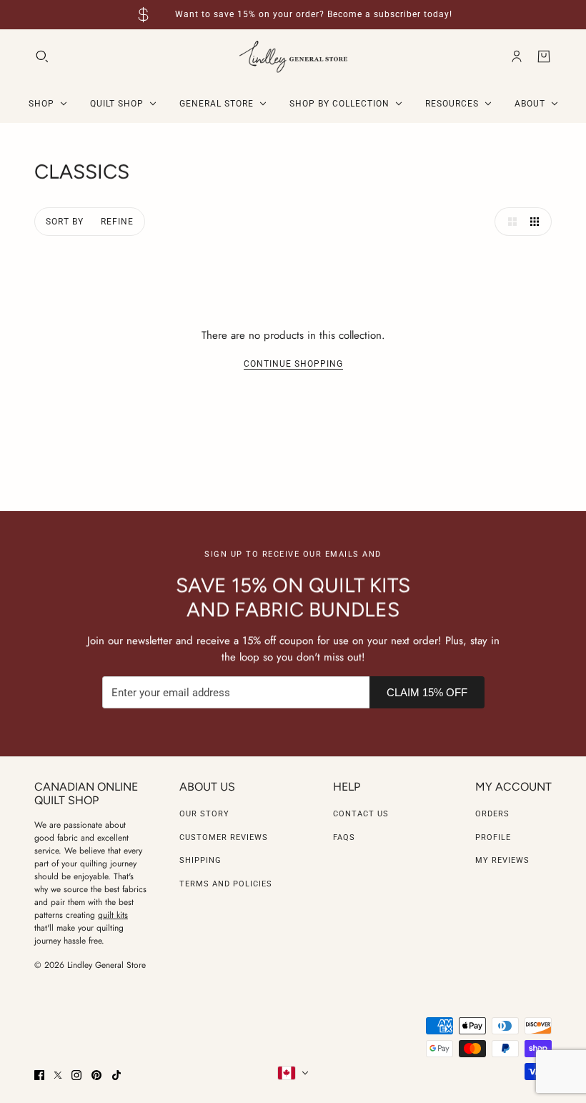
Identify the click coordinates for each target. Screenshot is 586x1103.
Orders (492, 813)
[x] (57, 1075)
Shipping (200, 860)
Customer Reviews (223, 837)
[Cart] (544, 56)
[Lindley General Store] (293, 57)
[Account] (517, 56)
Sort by (65, 222)
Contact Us (361, 813)
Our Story (204, 813)
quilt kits (113, 915)
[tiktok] (116, 1075)
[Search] (42, 56)
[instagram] (76, 1075)
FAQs (344, 837)
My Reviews (502, 860)
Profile (493, 837)
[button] (509, 221)
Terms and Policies (225, 884)
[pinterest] (96, 1075)
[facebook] (39, 1075)
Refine (117, 222)
